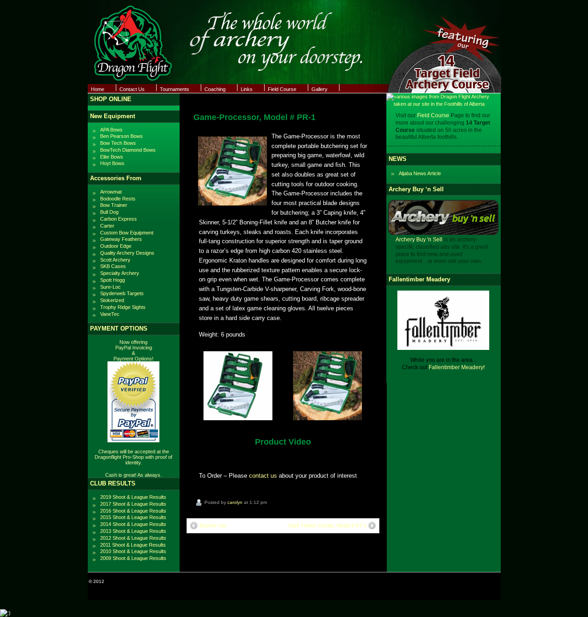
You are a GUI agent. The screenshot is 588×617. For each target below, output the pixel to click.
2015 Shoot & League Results (133, 517)
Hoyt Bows (112, 163)
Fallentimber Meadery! (457, 548)
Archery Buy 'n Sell (419, 421)
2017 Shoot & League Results (133, 504)
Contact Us (132, 88)
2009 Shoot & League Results (133, 558)
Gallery (319, 88)
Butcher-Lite (212, 525)
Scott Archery (115, 260)
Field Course (282, 88)
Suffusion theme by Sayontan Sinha (461, 581)
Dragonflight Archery (127, 581)
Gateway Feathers (121, 239)
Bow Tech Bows (118, 143)
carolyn (235, 502)
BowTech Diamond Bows (128, 150)
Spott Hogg (112, 280)
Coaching (215, 88)
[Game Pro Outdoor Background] (327, 418)
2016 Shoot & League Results (133, 511)
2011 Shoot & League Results (133, 545)
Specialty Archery (119, 273)
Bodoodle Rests (118, 198)
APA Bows (111, 129)
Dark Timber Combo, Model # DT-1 (327, 525)
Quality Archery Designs (127, 253)
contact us (263, 475)
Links (247, 88)
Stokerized (112, 300)
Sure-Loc (110, 287)
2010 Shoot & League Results (133, 551)
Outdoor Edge (115, 246)
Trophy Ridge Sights (123, 307)
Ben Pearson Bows (121, 136)
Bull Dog (109, 212)
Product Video (283, 441)
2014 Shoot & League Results (133, 524)
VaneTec (109, 314)
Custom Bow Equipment (126, 232)
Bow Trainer (113, 205)
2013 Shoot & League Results (133, 531)
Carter (107, 226)
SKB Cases (113, 266)
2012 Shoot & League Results (133, 538)
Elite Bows (111, 157)
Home (97, 88)
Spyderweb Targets (122, 293)
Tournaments (174, 88)
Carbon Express (118, 219)
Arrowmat (111, 191)
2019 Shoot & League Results (133, 497)
